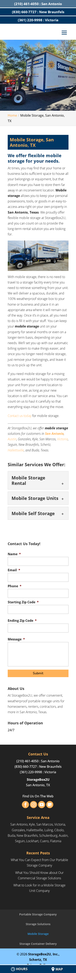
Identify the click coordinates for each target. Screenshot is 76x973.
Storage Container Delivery (38, 944)
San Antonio (54, 433)
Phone (14, 586)
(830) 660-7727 (26, 766)
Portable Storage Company (38, 914)
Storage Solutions (38, 924)
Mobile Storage (38, 934)
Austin (12, 439)
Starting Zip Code (23, 602)
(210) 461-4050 (27, 761)
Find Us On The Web (38, 796)
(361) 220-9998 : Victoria (38, 20)
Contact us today (19, 415)
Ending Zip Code (22, 621)
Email (14, 570)
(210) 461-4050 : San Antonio (38, 3)
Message (16, 639)
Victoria (62, 439)
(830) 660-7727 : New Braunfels (38, 12)
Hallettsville (16, 450)
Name (14, 554)
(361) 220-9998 (31, 772)
